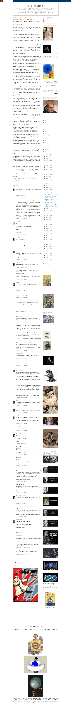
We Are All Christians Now (50, 202)
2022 (46, 127)
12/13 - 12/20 (48, 156)
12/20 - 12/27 (48, 154)
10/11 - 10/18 (48, 173)
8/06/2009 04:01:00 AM (21, 492)
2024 (46, 124)
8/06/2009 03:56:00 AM (21, 465)
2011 (46, 147)
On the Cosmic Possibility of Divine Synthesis (50, 197)
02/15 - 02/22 (48, 250)
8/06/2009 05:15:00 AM (21, 529)
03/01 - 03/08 (48, 246)
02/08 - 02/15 (48, 252)
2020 (46, 131)
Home (27, 560)
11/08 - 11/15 (48, 165)
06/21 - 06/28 (48, 217)
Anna (17, 368)
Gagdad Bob (45, 19)
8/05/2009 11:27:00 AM (21, 259)
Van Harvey (18, 250)
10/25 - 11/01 (48, 169)
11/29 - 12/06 (48, 160)
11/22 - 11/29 (48, 162)
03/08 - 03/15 (48, 244)
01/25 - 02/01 (48, 255)
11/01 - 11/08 (48, 167)
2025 (46, 122)
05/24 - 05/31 (48, 224)
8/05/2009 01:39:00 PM (21, 297)
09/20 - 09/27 (48, 178)
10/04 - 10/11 (48, 174)
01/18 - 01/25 (48, 257)
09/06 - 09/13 (48, 182)
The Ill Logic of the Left (49, 192)
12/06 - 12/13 (48, 158)
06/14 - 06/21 (48, 219)
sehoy (17, 221)
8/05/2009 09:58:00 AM (21, 234)
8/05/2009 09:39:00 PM (21, 423)
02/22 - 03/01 (48, 248)
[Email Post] (35, 178)
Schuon (14, 47)
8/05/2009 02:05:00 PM (21, 313)
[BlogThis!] (14, 180)
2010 (46, 149)
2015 (46, 140)
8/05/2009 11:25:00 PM (21, 430)
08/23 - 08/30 (48, 185)
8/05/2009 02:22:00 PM (21, 350)
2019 (46, 133)
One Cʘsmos (35, 6)
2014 (46, 142)
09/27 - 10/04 (48, 176)
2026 (46, 120)
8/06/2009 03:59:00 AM (21, 481)
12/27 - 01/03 (48, 153)
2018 (46, 135)
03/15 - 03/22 (48, 242)
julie (16, 187)
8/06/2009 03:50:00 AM (21, 443)
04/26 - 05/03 (48, 232)
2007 (46, 265)
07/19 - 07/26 (48, 210)
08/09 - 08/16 (48, 189)
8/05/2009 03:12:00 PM (21, 358)
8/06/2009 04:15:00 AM (21, 503)
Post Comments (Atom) (22, 562)
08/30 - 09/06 (48, 183)
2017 (46, 136)
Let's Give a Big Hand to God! (51, 194)
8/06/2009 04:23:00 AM (21, 516)
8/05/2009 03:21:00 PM (21, 365)
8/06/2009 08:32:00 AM (21, 554)
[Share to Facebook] (17, 180)
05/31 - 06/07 (48, 223)
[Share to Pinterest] (18, 180)
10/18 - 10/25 (48, 171)
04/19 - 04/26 (48, 233)
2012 (46, 146)
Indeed (17, 193)
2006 (46, 267)
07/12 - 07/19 (48, 212)
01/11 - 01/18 (48, 259)
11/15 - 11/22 (48, 163)
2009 (46, 151)
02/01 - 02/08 (48, 253)
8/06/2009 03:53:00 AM (21, 454)
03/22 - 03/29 (48, 241)
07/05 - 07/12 (48, 213)
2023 (46, 126)
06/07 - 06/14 (48, 221)
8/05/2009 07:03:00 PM (21, 405)
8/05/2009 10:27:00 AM (21, 246)
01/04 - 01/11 (48, 261)
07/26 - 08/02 (48, 208)
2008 (46, 263)
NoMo (17, 282)
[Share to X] (16, 180)
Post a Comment (16, 558)
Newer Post (15, 560)
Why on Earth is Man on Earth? (51, 206)
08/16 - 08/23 (48, 187)
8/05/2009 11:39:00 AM (21, 290)
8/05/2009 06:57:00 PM (21, 397)
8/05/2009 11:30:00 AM (21, 279)
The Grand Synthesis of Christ (51, 204)
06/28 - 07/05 (48, 215)
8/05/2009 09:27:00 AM (21, 218)
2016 (46, 138)
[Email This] (13, 180)
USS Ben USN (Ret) (19, 433)
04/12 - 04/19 (48, 235)
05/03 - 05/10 (48, 230)
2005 (46, 268)
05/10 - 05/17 (48, 228)
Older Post (39, 560)
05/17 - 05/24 (48, 226)
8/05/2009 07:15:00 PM (21, 412)
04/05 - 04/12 (48, 237)
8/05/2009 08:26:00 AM (21, 195)
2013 (46, 144)
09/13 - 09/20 (48, 180)
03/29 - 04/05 (48, 239)
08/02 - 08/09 (48, 191)
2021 (46, 129)
